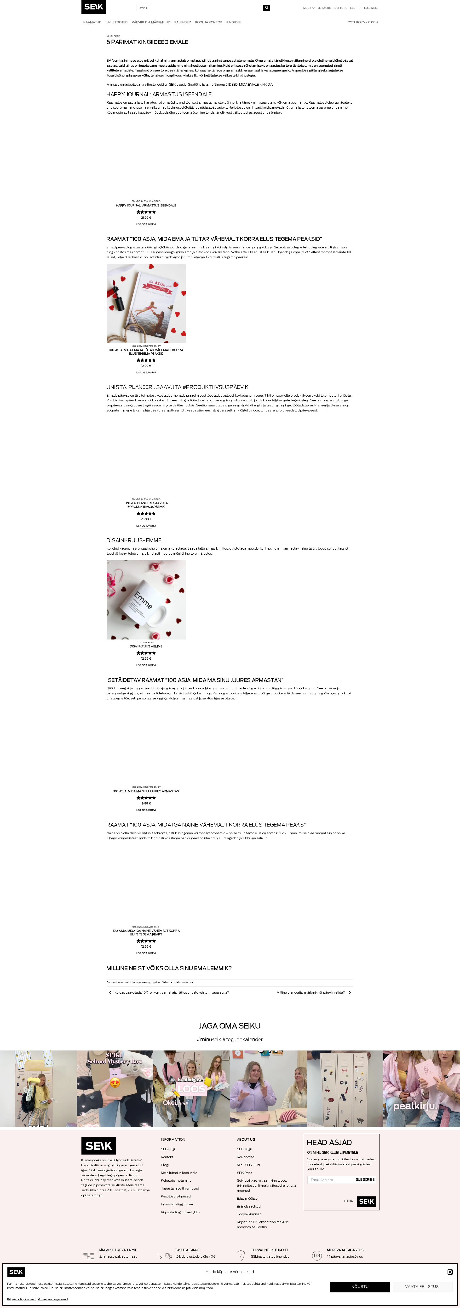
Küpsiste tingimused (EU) (180, 1212)
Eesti (354, 8)
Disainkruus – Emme (146, 646)
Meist (307, 8)
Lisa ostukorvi (146, 224)
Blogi (165, 1165)
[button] (450, 1272)
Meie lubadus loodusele (179, 1172)
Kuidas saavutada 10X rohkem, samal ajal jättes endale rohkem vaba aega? (172, 992)
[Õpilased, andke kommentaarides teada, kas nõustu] (268, 1088)
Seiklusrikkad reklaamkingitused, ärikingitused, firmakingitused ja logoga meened (266, 1185)
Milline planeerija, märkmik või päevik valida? (311, 992)
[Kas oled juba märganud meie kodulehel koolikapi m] (345, 1088)
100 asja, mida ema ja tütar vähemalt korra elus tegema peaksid (146, 352)
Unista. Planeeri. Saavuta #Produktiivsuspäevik (146, 505)
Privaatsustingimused (53, 1299)
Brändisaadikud (249, 1206)
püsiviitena (187, 982)
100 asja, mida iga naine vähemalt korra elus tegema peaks (146, 932)
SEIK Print (244, 1172)
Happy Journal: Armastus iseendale (146, 205)
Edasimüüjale (247, 1198)
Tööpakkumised (249, 1214)
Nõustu (360, 1287)
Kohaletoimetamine (176, 1180)
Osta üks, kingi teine (332, 8)
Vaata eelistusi (422, 1287)
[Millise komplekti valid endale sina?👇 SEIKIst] (38, 1088)
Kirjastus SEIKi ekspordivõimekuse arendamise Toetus (263, 1224)
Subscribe (365, 1179)
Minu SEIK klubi (248, 1165)
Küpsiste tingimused (21, 1299)
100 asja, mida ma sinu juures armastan (146, 791)
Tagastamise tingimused (180, 1188)
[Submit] (266, 8)
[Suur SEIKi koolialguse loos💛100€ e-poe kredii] (191, 1088)
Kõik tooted (245, 1157)
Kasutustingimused (176, 1196)
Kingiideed (114, 36)
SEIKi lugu (168, 1149)
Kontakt (167, 1157)
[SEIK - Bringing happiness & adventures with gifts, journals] (105, 8)
